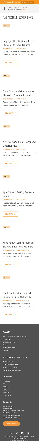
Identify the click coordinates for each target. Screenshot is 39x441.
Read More (10, 62)
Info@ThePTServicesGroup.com (13, 411)
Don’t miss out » (27, 2)
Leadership (6, 339)
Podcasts (6, 392)
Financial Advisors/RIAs (10, 364)
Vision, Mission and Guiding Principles (15, 336)
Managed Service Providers (12, 370)
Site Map (26, 436)
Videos (5, 390)
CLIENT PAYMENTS (11, 424)
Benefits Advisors (8, 361)
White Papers (7, 387)
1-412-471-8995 (8, 408)
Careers (5, 350)
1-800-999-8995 (8, 406)
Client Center (7, 395)
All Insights (6, 381)
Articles (5, 384)
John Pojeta (9, 48)
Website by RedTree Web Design (19, 440)
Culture (5, 345)
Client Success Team (9, 342)
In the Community (9, 348)
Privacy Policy (22, 438)
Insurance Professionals (10, 367)
